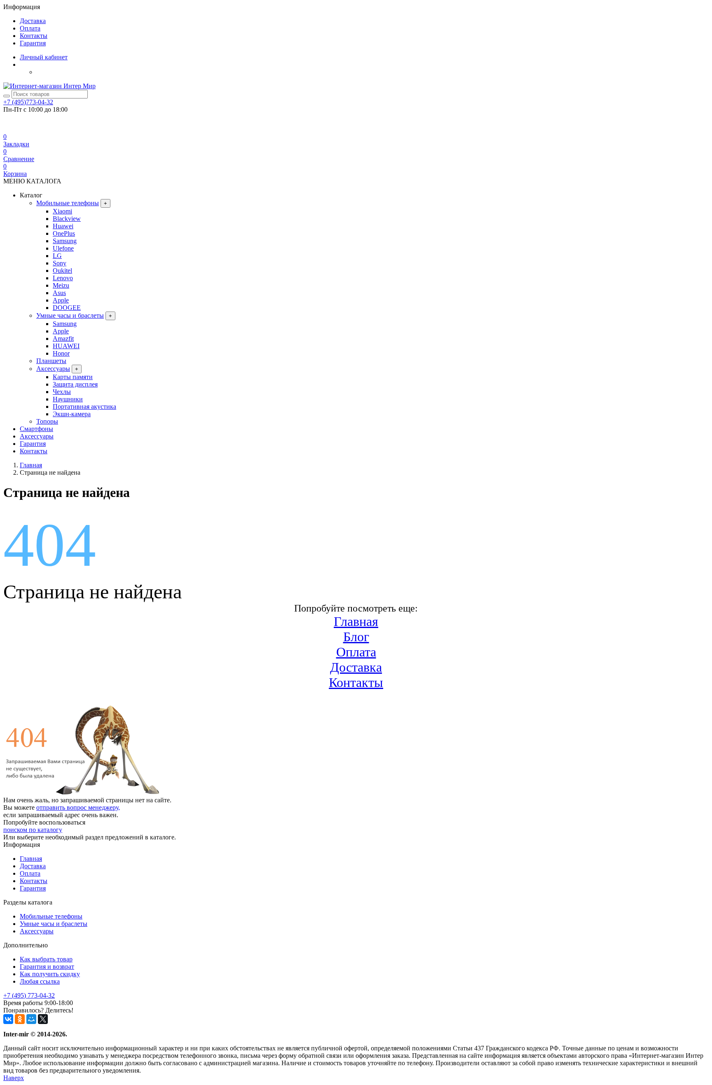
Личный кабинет (44, 57)
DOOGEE (67, 307)
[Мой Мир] (31, 1019)
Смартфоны (36, 428)
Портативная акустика (84, 406)
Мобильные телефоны (67, 202)
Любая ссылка (40, 981)
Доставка (33, 20)
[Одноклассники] (20, 1019)
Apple (61, 300)
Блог (356, 636)
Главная (356, 621)
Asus (59, 292)
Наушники (68, 399)
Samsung (65, 240)
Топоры (47, 421)
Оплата (30, 28)
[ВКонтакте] (8, 1019)
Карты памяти (73, 376)
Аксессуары (53, 368)
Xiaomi (62, 211)
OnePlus (64, 233)
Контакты (33, 35)
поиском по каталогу (32, 829)
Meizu (61, 285)
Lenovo (63, 277)
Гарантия (33, 43)
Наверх (13, 1077)
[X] (43, 1019)
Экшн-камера (72, 413)
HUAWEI (66, 345)
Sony (59, 263)
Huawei (63, 226)
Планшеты (51, 360)
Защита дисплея (75, 384)
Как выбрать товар (46, 959)
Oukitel (62, 270)
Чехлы (62, 391)
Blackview (67, 218)
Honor (61, 353)
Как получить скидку (50, 973)
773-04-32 (28, 101)
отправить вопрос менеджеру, (78, 807)
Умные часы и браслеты (70, 315)
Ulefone (63, 248)
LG (57, 255)
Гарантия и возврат (47, 966)
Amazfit (63, 338)
